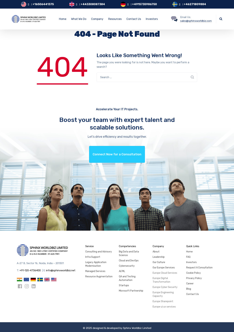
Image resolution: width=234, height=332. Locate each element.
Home (62, 19)
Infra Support (92, 257)
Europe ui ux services (164, 306)
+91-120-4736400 (30, 270)
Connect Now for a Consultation (117, 154)
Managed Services (95, 271)
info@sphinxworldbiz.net (60, 270)
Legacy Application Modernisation (95, 264)
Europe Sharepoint (163, 301)
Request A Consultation (199, 267)
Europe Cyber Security (165, 287)
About (156, 251)
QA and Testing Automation (127, 278)
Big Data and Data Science (129, 253)
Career (190, 283)
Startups (124, 285)
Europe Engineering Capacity (163, 294)
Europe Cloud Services (165, 272)
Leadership (159, 257)
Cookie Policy (193, 272)
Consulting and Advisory (98, 251)
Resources (115, 19)
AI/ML (122, 271)
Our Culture (159, 262)
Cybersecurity (127, 265)
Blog (188, 288)
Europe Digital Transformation (161, 280)
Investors (152, 19)
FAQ (188, 257)
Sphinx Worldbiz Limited (137, 328)
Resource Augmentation (99, 276)
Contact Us (133, 19)
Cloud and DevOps (129, 260)
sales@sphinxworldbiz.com (196, 20)
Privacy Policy (194, 278)
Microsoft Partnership (131, 290)
